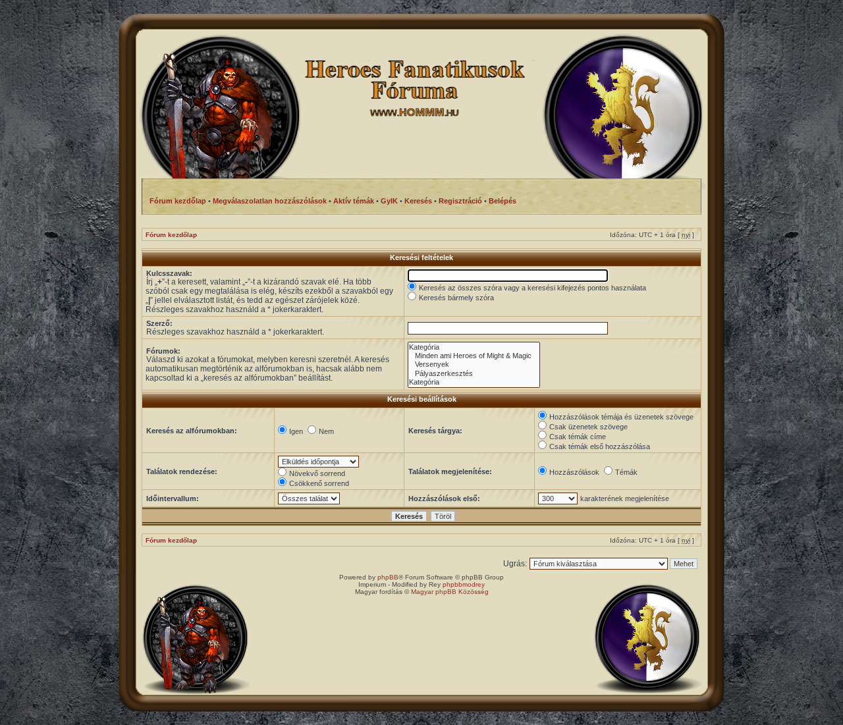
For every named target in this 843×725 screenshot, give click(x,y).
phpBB (387, 577)
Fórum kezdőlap (171, 234)
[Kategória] (474, 347)
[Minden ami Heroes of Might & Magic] (474, 356)
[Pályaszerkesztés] (474, 373)
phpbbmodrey (464, 584)
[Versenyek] (474, 364)
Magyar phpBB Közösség (450, 591)
